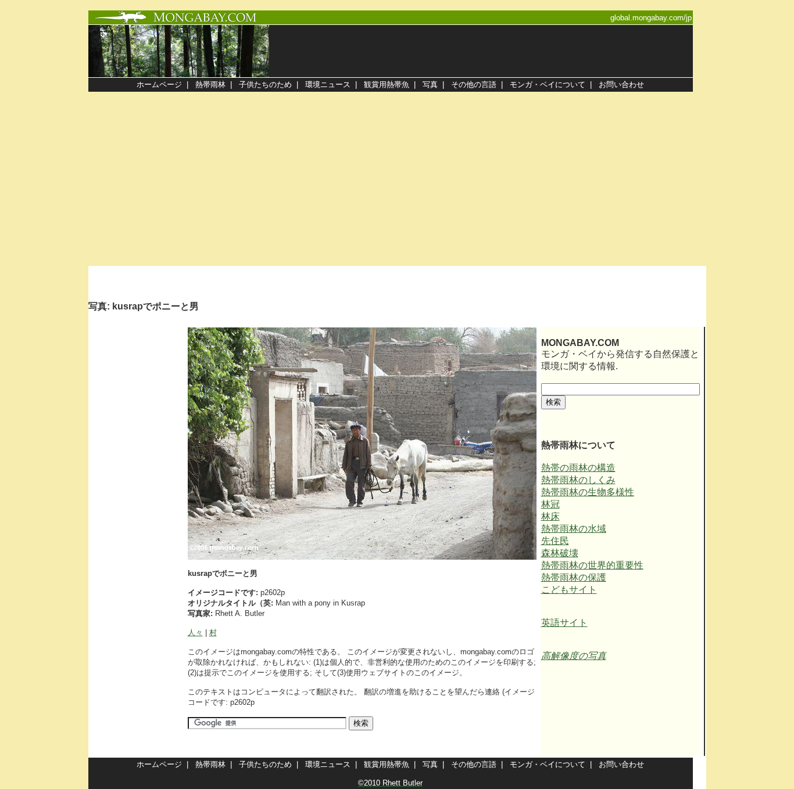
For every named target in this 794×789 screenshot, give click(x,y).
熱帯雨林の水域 (573, 529)
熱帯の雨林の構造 (578, 468)
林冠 (550, 504)
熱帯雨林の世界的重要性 (592, 565)
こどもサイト (569, 590)
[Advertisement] (397, 179)
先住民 (555, 541)
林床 (550, 516)
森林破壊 (559, 553)
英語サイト (564, 623)
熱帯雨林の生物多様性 (587, 492)
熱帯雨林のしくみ (578, 480)
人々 (195, 632)
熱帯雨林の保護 (573, 577)
